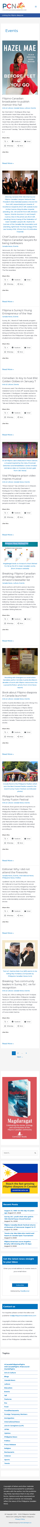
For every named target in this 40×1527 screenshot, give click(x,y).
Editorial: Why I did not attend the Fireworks (16, 871)
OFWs (6, 1429)
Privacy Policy (20, 1519)
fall (5, 1395)
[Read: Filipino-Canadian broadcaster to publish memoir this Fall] (20, 68)
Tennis (7, 1463)
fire (5, 1403)
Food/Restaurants (11, 1410)
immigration (9, 1418)
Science (7, 1456)
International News (26, 876)
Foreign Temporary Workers (15, 1414)
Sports (7, 1460)
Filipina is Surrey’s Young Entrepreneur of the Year (17, 312)
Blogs (6, 1376)
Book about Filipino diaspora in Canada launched (19, 694)
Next (20, 1057)
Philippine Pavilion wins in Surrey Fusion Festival (18, 798)
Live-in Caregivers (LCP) (14, 1426)
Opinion (7, 1433)
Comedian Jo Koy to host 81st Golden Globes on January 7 (20, 380)
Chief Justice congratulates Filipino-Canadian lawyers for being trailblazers (19, 240)
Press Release (10, 1445)
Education (8, 1388)
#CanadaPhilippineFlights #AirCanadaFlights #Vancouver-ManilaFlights (17, 1367)
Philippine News (8, 878)
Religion (7, 1448)
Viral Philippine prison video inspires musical (19, 477)
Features (8, 1399)
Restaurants (9, 1452)
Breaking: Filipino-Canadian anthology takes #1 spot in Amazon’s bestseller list (19, 576)
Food (6, 1407)
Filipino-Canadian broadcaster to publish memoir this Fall (15, 101)
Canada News (19, 108)
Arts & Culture (7, 108)
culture (27, 108)
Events (33, 108)
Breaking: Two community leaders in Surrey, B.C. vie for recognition (19, 984)
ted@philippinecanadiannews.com (23, 1316)
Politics (18, 878)
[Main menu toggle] (36, 6)
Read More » (8, 163)
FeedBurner (24, 1291)
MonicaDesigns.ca (25, 1522)
